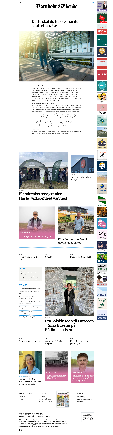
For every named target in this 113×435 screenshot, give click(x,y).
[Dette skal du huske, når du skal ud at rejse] (56, 56)
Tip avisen (21, 400)
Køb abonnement (81, 396)
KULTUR (20, 255)
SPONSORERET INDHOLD (37, 17)
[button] (93, 3)
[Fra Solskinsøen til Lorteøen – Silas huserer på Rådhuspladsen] (69, 291)
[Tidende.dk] (56, 6)
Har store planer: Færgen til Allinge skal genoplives (30, 308)
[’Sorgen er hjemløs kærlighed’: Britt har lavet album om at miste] (30, 362)
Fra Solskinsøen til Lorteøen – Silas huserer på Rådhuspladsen (28, 313)
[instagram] (21, 430)
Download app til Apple (44, 400)
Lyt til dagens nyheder (44, 398)
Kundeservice (80, 401)
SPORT (45, 339)
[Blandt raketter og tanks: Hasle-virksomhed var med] (43, 170)
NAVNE (45, 255)
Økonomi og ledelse (24, 398)
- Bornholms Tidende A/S (28, 273)
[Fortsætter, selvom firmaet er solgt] (82, 164)
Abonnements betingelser (83, 398)
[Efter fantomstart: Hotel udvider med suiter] (76, 220)
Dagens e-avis (41, 396)
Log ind (20, 4)
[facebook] (19, 430)
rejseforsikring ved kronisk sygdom (42, 98)
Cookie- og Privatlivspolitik (43, 427)
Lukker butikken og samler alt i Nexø (29, 289)
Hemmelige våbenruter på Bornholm (29, 317)
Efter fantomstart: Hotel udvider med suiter (29, 293)
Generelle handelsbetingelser (27, 427)
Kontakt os (22, 396)
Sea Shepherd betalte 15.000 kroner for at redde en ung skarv (30, 303)
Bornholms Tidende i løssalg (84, 400)
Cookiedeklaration (55, 427)
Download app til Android (45, 401)
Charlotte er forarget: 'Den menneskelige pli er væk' (26, 298)
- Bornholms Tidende (30, 278)
